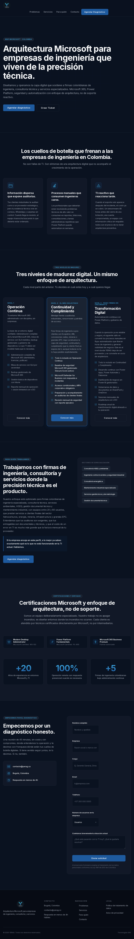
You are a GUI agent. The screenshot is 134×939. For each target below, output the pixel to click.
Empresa (76, 741)
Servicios (48, 12)
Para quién (61, 12)
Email (74, 777)
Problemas (35, 12)
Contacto (75, 12)
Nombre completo (79, 723)
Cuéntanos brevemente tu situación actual (90, 833)
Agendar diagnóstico (18, 107)
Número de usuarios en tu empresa (83, 814)
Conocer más (23, 418)
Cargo (74, 759)
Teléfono (76, 795)
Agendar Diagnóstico (94, 12)
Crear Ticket (48, 108)
